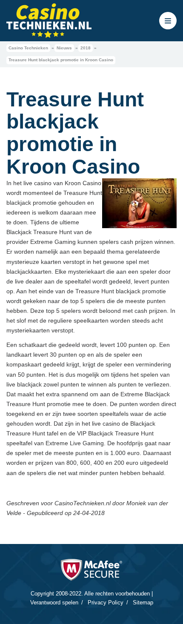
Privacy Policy (105, 602)
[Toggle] (168, 20)
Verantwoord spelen (54, 602)
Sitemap (143, 602)
